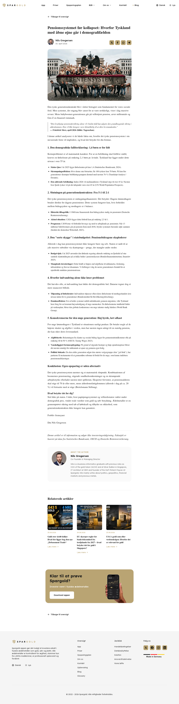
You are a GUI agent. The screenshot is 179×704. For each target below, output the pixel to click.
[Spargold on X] (145, 647)
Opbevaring (82, 667)
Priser (55, 5)
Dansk (162, 5)
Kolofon (117, 655)
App (43, 5)
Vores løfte (119, 663)
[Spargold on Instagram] (158, 647)
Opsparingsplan (73, 5)
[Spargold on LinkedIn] (164, 647)
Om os (106, 5)
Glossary (81, 676)
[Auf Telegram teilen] (129, 42)
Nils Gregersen (63, 40)
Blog (137, 5)
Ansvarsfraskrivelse (122, 659)
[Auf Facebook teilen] (117, 42)
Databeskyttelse (121, 651)
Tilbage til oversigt (60, 17)
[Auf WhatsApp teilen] (123, 42)
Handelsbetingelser (122, 646)
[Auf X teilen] (111, 42)
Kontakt (123, 5)
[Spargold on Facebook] (152, 647)
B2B (90, 5)
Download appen (62, 595)
